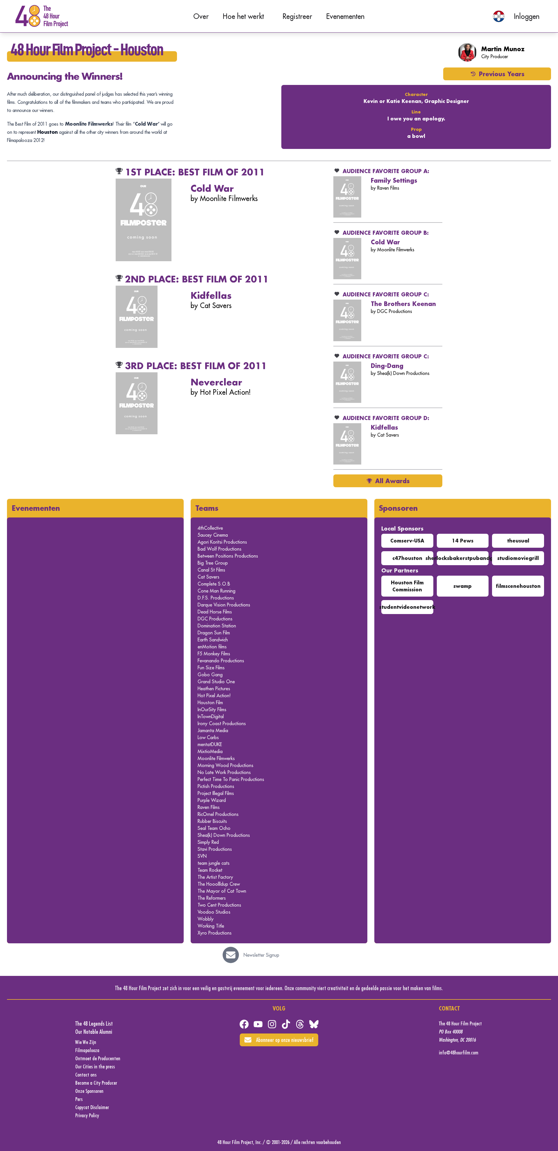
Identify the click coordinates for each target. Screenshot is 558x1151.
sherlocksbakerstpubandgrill (462, 558)
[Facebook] (244, 1024)
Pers (79, 1099)
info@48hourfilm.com (458, 1052)
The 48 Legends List (94, 1023)
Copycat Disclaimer (92, 1107)
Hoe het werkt (243, 16)
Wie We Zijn (85, 1042)
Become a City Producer (96, 1083)
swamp (462, 586)
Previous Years (502, 74)
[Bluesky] (314, 1024)
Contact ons (85, 1075)
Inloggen (526, 16)
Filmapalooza (87, 1050)
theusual (518, 541)
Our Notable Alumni (93, 1031)
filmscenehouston (518, 586)
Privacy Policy (87, 1115)
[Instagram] (272, 1024)
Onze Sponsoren (89, 1091)
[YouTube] (258, 1024)
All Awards (392, 481)
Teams (207, 508)
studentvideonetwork (407, 607)
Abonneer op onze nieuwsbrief (285, 1039)
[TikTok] (286, 1024)
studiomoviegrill (518, 558)
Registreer (297, 16)
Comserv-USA (407, 541)
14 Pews (462, 541)
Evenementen (345, 16)
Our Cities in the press (95, 1066)
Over (201, 16)
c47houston (407, 558)
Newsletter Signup (261, 955)
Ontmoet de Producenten (97, 1058)
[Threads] (300, 1024)
